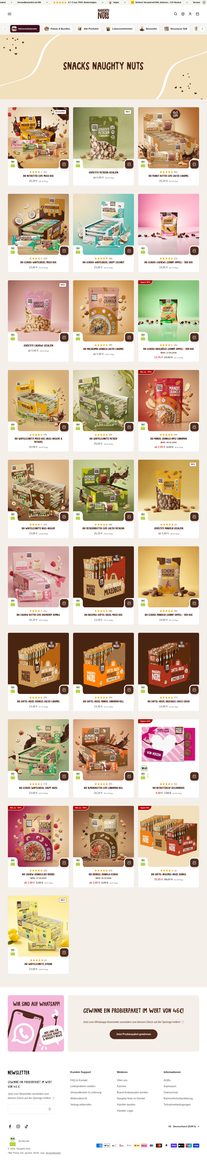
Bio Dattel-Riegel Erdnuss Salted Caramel (38, 701)
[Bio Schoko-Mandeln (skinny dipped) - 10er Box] (168, 585)
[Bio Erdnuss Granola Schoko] (103, 846)
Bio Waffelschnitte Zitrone (38, 964)
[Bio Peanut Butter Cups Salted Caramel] (168, 146)
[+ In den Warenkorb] (64, 164)
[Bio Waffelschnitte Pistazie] (103, 411)
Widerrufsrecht (78, 1098)
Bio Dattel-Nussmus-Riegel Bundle (168, 874)
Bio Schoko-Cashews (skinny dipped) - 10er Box (168, 262)
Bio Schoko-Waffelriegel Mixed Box (38, 262)
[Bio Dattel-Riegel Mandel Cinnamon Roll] (103, 672)
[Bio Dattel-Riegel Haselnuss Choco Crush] (168, 672)
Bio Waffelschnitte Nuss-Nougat (38, 528)
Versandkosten (53, 1153)
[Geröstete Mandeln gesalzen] (168, 499)
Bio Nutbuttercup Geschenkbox (169, 788)
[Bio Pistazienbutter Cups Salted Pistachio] (103, 499)
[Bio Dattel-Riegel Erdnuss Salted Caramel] (38, 672)
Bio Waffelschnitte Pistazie (103, 439)
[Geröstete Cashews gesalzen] (38, 321)
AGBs (167, 1080)
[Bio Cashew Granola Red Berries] (38, 846)
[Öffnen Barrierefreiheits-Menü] (183, 14)
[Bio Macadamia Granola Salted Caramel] (103, 321)
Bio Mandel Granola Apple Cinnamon (168, 439)
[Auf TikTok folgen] (26, 1126)
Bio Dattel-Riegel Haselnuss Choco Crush (169, 701)
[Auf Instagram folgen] (18, 1126)
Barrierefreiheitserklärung (178, 1098)
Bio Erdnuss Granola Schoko (103, 874)
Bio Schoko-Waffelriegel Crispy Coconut (103, 262)
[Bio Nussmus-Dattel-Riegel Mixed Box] (103, 585)
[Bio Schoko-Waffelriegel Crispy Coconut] (103, 233)
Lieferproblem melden (82, 1086)
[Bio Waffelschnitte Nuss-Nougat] (38, 499)
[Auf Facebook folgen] (10, 1126)
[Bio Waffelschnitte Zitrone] (38, 935)
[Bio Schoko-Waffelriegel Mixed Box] (38, 233)
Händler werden (126, 1104)
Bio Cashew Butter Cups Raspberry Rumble (38, 615)
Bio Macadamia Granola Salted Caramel (103, 349)
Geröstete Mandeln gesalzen (168, 528)
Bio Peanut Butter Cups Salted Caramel (169, 176)
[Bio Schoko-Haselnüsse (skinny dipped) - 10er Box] (168, 321)
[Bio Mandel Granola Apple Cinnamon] (168, 411)
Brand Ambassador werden (132, 1092)
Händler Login (125, 1110)
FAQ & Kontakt (78, 1080)
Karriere (121, 1086)
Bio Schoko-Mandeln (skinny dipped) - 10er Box (169, 615)
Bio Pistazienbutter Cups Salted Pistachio (103, 528)
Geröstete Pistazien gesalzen (103, 172)
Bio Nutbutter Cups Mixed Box (38, 176)
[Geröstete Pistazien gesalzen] (103, 146)
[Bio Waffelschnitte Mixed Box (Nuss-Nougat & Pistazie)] (38, 411)
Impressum (170, 1086)
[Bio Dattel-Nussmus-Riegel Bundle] (168, 846)
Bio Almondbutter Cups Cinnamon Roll (103, 788)
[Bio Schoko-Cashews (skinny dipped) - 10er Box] (168, 233)
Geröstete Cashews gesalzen (38, 346)
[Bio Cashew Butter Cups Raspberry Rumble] (38, 585)
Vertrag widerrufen (80, 1104)
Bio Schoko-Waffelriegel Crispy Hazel (38, 788)
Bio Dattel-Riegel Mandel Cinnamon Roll (103, 701)
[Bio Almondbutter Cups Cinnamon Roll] (103, 758)
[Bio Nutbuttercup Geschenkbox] (168, 758)
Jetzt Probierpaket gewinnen (133, 1034)
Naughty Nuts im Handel (131, 1098)
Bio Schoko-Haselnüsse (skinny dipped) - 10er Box (168, 349)
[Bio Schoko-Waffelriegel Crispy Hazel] (38, 758)
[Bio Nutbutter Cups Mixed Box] (38, 146)
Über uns (122, 1080)
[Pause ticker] (204, 2)
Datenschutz (171, 1092)
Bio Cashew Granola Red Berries (38, 874)
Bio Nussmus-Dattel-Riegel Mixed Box (103, 615)
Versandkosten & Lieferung (85, 1092)
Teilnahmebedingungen (177, 1104)
